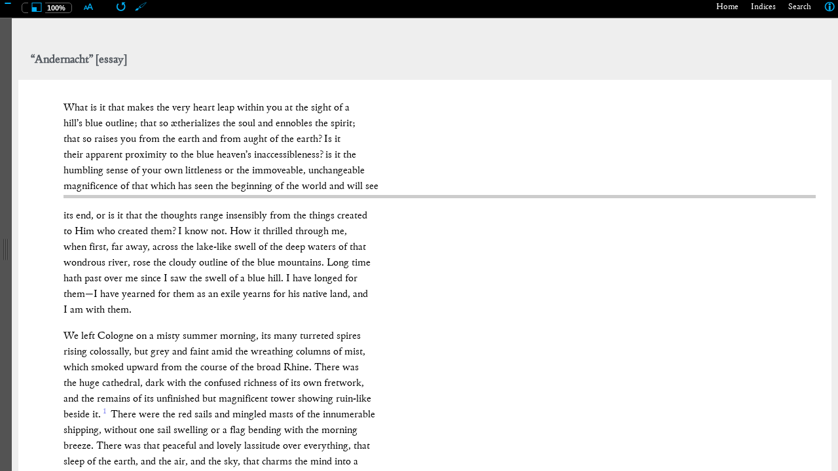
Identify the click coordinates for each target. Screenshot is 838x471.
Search (799, 7)
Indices (763, 7)
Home (727, 7)
